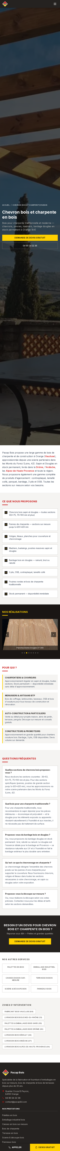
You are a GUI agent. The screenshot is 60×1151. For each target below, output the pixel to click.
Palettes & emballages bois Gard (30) (23, 1023)
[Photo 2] (24, 652)
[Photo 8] (37, 652)
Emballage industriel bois (13, 1119)
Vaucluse (50, 456)
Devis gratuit (47, 1147)
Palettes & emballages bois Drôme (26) (24, 1029)
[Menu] (55, 4)
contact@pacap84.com (16, 1102)
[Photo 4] (28, 652)
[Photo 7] (35, 652)
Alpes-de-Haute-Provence (20, 470)
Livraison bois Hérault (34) (18, 1035)
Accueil (6, 205)
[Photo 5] (31, 652)
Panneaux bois (9, 1142)
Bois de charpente (10, 1128)
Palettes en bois (9, 1115)
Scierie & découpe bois (13, 1137)
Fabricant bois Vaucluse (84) (19, 1011)
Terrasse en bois (10, 1133)
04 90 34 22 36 (30, 245)
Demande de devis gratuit (30, 238)
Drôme (39, 467)
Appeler (16, 1147)
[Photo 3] (26, 652)
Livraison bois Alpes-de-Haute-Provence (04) (27, 1047)
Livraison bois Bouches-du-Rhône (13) (23, 1017)
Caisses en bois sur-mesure (15, 1124)
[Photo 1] (22, 652)
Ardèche (50, 467)
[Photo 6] (33, 652)
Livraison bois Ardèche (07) (18, 1041)
